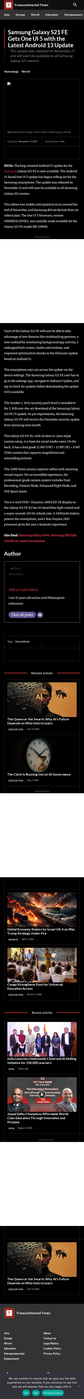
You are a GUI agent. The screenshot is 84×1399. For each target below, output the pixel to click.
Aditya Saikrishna (23, 589)
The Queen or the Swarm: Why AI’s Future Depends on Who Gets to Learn (38, 721)
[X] (21, 152)
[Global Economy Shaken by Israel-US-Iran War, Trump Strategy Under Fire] (42, 910)
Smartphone (22, 641)
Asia (11, 1069)
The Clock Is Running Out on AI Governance (39, 774)
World (26, 71)
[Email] (40, 615)
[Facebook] (11, 152)
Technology (11, 71)
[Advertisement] (42, 281)
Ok (26, 1393)
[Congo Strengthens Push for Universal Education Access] (42, 965)
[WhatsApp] (39, 152)
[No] (79, 1386)
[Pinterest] (30, 152)
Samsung (10, 171)
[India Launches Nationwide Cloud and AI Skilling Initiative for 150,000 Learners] (42, 1039)
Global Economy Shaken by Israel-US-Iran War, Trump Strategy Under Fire (41, 931)
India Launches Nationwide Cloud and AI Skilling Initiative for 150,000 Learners (41, 1061)
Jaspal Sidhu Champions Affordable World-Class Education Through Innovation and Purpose (38, 1118)
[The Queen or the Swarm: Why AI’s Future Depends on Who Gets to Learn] (42, 699)
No (36, 1393)
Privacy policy (53, 1393)
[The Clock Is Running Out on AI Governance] (42, 755)
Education (16, 729)
